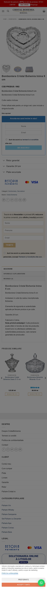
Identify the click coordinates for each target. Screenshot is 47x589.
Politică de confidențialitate (10, 573)
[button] (41, 582)
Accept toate (23, 585)
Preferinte (23, 580)
